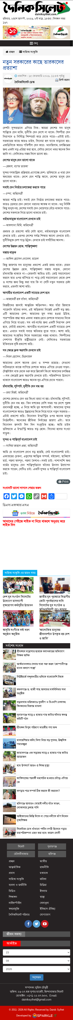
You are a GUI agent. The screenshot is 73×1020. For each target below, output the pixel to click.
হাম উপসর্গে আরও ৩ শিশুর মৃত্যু (33, 765)
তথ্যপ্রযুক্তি (14, 908)
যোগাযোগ (45, 914)
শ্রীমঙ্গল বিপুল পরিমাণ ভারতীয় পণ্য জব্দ (37, 727)
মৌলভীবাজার (21, 854)
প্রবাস (12, 873)
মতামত (44, 873)
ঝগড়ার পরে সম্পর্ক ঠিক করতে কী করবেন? (38, 790)
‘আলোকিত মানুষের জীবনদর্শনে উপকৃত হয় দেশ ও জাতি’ (54, 634)
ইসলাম (43, 891)
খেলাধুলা (44, 903)
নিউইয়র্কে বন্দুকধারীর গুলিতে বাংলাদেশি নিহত (40, 676)
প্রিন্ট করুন (64, 80)
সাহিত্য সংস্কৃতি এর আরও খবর (20, 572)
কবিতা (43, 879)
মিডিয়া (43, 885)
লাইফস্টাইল (15, 903)
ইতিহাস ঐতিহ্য (47, 908)
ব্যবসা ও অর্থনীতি (18, 885)
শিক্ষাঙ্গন (13, 896)
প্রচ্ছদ (11, 52)
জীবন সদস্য (14, 934)
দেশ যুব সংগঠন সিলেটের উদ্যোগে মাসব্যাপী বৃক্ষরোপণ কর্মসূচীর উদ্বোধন (18, 601)
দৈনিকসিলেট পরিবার (19, 914)
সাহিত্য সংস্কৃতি (30, 52)
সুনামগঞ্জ (52, 846)
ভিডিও (12, 891)
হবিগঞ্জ (52, 854)
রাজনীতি (44, 867)
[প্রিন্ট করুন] (56, 80)
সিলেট (21, 846)
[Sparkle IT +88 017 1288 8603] (45, 1015)
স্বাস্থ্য (42, 896)
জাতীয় (43, 861)
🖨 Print (63, 482)
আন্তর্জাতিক (14, 867)
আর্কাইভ (12, 943)
